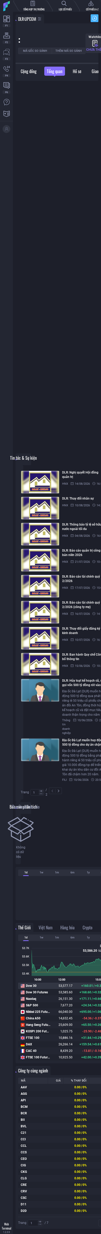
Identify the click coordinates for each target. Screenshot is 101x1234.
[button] (41, 791)
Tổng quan (54, 71)
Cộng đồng (29, 71)
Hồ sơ (77, 71)
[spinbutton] (37, 792)
